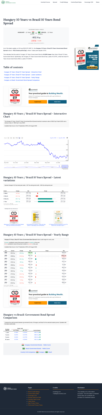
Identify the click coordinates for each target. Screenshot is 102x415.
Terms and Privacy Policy (35, 405)
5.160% (16, 332)
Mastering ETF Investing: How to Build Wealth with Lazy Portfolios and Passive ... (14, 225)
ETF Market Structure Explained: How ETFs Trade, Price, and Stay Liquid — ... (58, 225)
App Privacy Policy (33, 403)
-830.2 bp (36, 332)
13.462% (25, 332)
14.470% (25, 337)
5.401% (16, 337)
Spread (55, 2)
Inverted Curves (45, 2)
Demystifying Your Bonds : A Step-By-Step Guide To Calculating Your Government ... (36, 225)
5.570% (16, 339)
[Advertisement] (51, 10)
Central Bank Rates (76, 2)
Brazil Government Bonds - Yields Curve (38, 348)
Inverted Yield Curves (34, 399)
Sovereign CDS (89, 2)
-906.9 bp (36, 337)
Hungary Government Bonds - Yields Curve (38, 345)
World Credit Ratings (34, 391)
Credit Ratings (64, 2)
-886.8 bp (36, 334)
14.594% (25, 339)
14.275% (25, 334)
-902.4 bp (36, 339)
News (97, 2)
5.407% (16, 334)
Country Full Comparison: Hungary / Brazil (36, 352)
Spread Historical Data (34, 397)
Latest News (31, 401)
